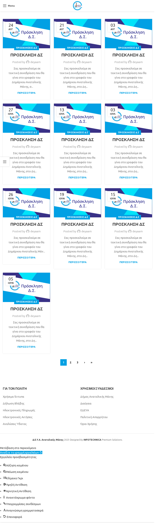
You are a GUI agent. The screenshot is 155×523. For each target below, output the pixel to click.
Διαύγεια (85, 403)
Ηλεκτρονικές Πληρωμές (19, 410)
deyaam (35, 62)
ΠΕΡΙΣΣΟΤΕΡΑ (26, 92)
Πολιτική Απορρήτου (94, 417)
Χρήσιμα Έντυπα (13, 396)
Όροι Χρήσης (88, 423)
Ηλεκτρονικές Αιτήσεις (18, 417)
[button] (21, 452)
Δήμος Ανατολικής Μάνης (97, 396)
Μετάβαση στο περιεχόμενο (18, 448)
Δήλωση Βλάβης (13, 403)
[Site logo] (77, 5)
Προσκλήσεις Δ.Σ (26, 48)
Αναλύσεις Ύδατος (15, 423)
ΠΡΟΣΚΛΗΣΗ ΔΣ (26, 55)
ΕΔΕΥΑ (84, 410)
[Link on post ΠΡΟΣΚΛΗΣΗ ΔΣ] (26, 33)
